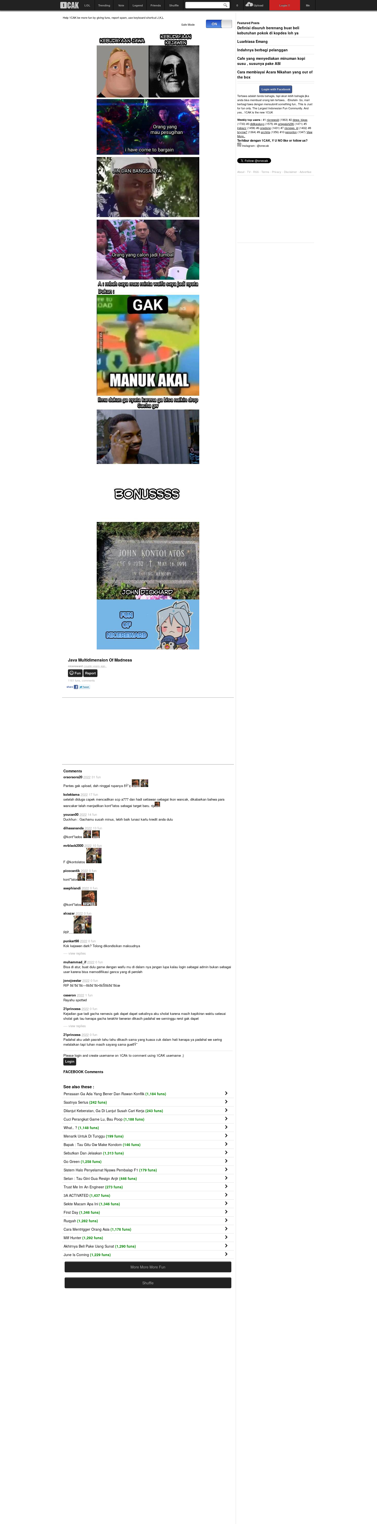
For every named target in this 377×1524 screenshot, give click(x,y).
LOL (87, 5)
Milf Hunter (83, 1237)
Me (308, 5)
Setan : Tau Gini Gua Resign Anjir (100, 1178)
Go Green (83, 1161)
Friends (156, 5)
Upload (258, 5)
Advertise (305, 172)
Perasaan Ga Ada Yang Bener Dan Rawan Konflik (115, 1093)
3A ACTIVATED (87, 1195)
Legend (138, 5)
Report (90, 673)
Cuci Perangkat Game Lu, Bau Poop (104, 1119)
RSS (256, 172)
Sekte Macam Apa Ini (92, 1203)
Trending (104, 5)
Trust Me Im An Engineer (93, 1186)
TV (249, 172)
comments (81, 680)
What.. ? (81, 1127)
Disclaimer (291, 172)
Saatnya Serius (85, 1102)
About (240, 172)
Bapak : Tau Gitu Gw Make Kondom (102, 1144)
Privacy (277, 172)
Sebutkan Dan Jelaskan (94, 1153)
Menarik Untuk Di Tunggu (94, 1136)
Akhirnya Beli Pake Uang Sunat (100, 1246)
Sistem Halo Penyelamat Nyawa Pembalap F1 (110, 1169)
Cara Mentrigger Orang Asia (97, 1229)
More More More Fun (148, 1266)
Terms (265, 172)
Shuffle (174, 5)
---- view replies (74, 953)
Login (69, 1061)
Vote (121, 5)
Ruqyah (81, 1220)
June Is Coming (87, 1254)
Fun (78, 673)
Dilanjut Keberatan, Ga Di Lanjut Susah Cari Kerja (113, 1110)
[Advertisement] (101, 730)
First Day (82, 1212)
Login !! (284, 5)
